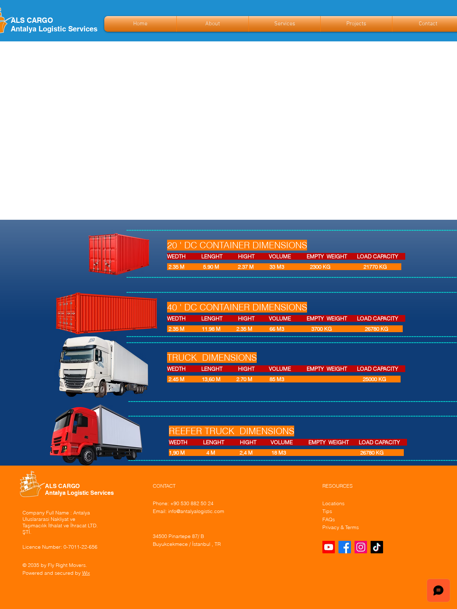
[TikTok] (377, 547)
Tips (327, 511)
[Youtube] (328, 547)
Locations (333, 503)
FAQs (328, 519)
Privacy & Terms (340, 527)
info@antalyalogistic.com (196, 511)
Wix (86, 573)
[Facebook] (344, 547)
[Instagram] (361, 547)
